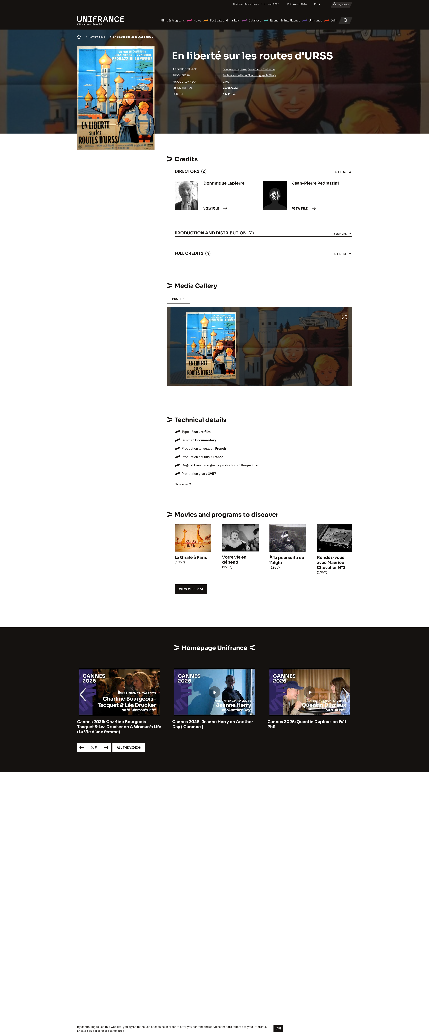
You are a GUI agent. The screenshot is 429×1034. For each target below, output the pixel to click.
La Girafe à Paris (191, 557)
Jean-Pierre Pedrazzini (261, 69)
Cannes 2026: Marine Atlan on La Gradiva (309, 721)
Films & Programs (173, 20)
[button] (344, 317)
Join (333, 20)
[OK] (278, 1028)
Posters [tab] (178, 299)
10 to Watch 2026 (297, 4)
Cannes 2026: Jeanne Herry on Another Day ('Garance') (117, 724)
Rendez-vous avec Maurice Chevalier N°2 (331, 562)
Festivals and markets (225, 20)
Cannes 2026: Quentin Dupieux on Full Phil (211, 724)
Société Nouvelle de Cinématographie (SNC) (249, 75)
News (197, 20)
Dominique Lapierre (235, 69)
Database (255, 20)
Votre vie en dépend (234, 560)
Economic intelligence (285, 20)
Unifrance (315, 20)
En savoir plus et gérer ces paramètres (100, 1030)
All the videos (129, 747)
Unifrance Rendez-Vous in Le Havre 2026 (256, 4)
